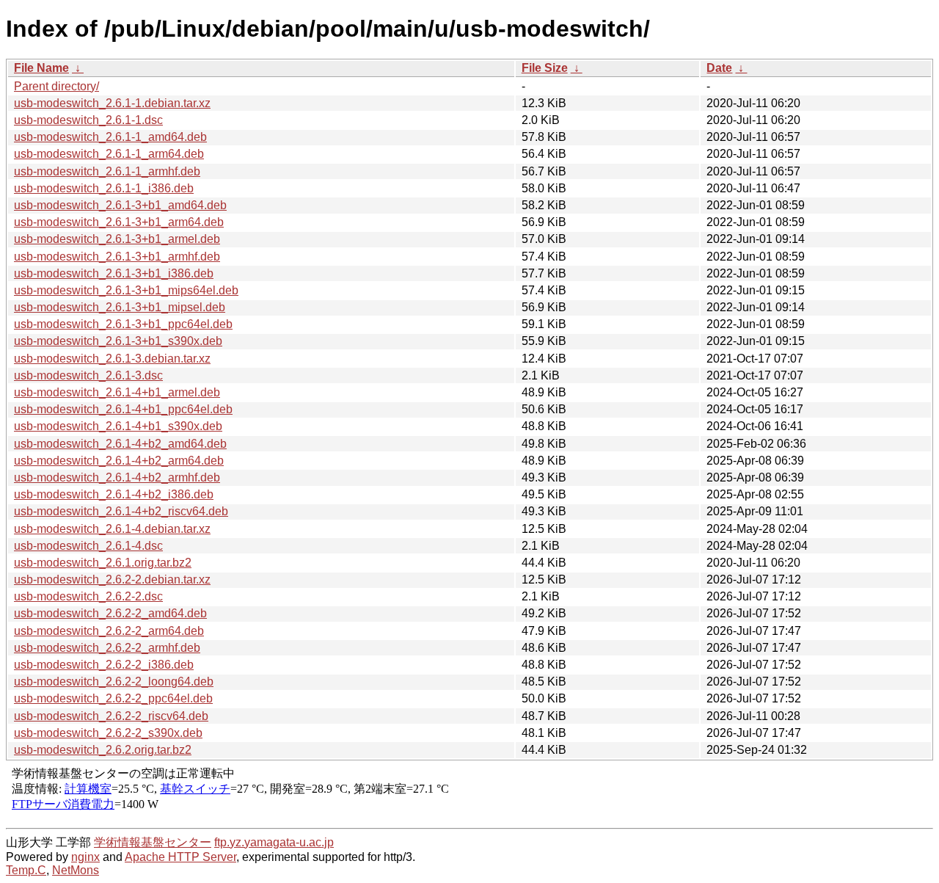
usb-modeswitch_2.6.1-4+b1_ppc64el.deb (123, 409)
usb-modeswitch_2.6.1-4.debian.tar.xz (112, 529)
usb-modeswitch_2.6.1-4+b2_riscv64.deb (121, 511)
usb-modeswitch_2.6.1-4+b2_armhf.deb (117, 477)
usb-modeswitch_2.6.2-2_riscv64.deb (111, 716)
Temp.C (26, 870)
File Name (41, 68)
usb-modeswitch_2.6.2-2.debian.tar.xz (112, 579)
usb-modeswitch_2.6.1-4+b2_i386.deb (113, 494)
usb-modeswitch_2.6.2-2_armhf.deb (107, 648)
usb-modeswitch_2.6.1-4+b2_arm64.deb (119, 460)
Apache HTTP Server (180, 857)
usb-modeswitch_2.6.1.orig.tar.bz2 (102, 562)
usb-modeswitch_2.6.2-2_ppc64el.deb (113, 698)
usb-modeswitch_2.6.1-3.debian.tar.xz (112, 358)
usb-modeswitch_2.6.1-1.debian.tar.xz (112, 103)
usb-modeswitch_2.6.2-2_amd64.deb (110, 613)
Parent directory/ (56, 86)
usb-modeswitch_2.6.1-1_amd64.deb (110, 137)
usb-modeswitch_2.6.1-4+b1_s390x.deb (118, 426)
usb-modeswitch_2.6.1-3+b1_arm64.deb (119, 222)
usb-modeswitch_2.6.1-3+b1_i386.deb (113, 273)
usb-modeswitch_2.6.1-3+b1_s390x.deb (118, 341)
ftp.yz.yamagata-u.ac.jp (274, 842)
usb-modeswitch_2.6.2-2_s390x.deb (108, 733)
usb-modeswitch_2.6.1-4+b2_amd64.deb (120, 443)
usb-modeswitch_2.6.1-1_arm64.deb (109, 154)
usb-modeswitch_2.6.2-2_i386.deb (104, 664)
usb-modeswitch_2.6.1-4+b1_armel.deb (117, 392)
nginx (85, 857)
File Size (545, 68)
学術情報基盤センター (152, 842)
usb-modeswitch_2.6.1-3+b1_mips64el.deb (126, 290)
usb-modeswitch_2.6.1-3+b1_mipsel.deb (119, 307)
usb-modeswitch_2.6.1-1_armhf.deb (107, 171)
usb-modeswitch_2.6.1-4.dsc (88, 545)
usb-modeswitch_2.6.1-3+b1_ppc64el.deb (123, 324)
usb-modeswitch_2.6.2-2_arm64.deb (109, 631)
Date (719, 68)
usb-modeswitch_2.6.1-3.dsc (88, 375)
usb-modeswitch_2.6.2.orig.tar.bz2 (102, 750)
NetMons (75, 870)
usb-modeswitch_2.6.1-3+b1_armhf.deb (117, 256)
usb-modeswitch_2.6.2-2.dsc (88, 596)
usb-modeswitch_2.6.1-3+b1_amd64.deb (120, 205)
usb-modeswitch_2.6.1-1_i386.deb (104, 188)
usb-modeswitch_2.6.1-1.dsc (88, 120)
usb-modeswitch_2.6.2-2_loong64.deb (113, 681)
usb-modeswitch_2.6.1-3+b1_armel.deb (117, 239)
